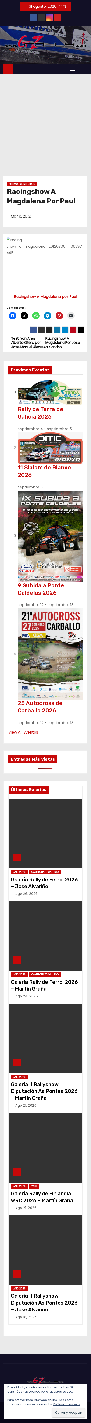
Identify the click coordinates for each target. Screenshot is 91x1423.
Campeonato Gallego (45, 872)
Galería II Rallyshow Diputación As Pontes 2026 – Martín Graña (44, 1091)
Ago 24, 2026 (26, 996)
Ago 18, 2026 (26, 1317)
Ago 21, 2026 (25, 1105)
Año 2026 (19, 872)
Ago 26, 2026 (26, 893)
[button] (83, 69)
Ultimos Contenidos (22, 184)
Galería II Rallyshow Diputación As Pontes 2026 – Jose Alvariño (44, 1303)
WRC (34, 1186)
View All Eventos (23, 732)
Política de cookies (66, 1404)
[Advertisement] (45, 121)
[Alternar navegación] (73, 69)
